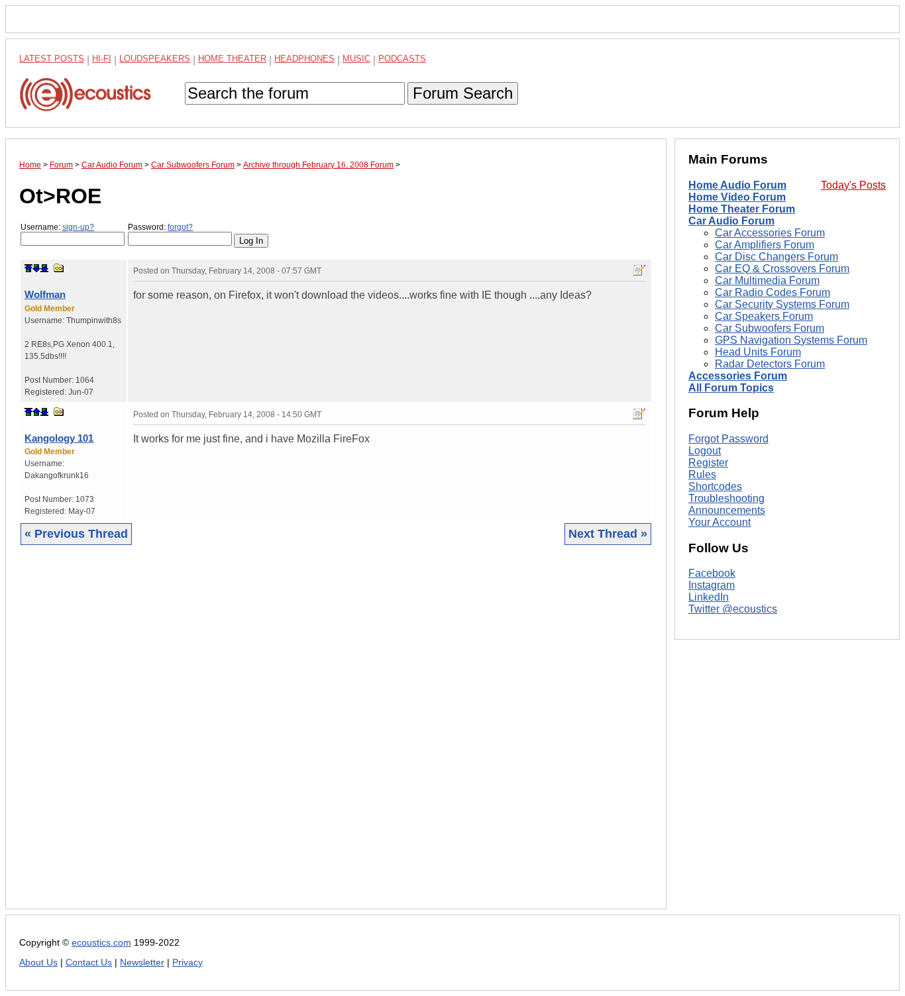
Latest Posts (51, 59)
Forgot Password (728, 438)
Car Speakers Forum (764, 316)
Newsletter (142, 963)
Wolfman (45, 294)
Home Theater (232, 59)
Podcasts (402, 59)
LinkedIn (708, 597)
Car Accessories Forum (770, 232)
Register (708, 462)
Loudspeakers (154, 59)
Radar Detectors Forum (770, 364)
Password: (160, 227)
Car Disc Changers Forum (776, 256)
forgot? (180, 227)
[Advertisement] (336, 737)
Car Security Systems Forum (782, 304)
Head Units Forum (758, 352)
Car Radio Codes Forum (772, 292)
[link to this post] (59, 268)
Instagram (711, 585)
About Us (38, 963)
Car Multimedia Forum (767, 280)
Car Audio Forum (731, 220)
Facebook (711, 573)
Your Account (719, 522)
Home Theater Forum (741, 209)
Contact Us (89, 963)
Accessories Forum (737, 375)
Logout (704, 450)
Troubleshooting (726, 498)
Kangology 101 (59, 438)
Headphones (304, 59)
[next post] (36, 268)
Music (356, 59)
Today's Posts (853, 185)
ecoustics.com (101, 943)
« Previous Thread (76, 533)
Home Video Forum (737, 197)
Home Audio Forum (737, 185)
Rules (702, 474)
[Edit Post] (639, 270)
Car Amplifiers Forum (764, 244)
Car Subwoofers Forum (769, 328)
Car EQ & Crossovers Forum (782, 268)
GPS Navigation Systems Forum (791, 340)
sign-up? (78, 227)
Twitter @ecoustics (732, 609)
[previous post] (36, 412)
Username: (57, 227)
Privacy (187, 963)
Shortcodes (715, 486)
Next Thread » (607, 533)
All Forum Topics (731, 387)
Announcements (726, 510)
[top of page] (28, 268)
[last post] (44, 268)
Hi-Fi (101, 59)
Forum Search (463, 93)
